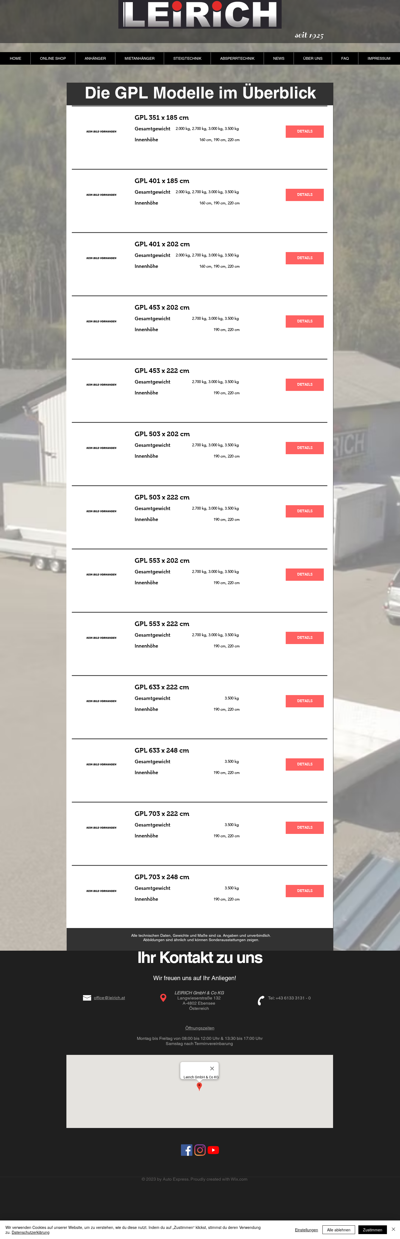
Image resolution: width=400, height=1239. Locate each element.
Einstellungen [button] (306, 1229)
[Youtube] (213, 1150)
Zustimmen (372, 1229)
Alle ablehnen (338, 1229)
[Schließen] (393, 1230)
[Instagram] (200, 1150)
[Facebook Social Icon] (186, 1150)
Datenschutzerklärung (31, 1232)
